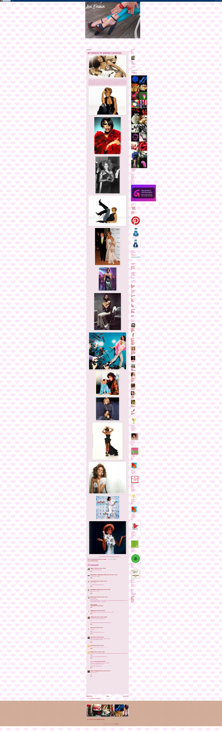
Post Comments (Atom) (95, 698)
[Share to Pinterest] (115, 559)
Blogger (116, 723)
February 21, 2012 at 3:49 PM (104, 670)
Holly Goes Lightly (132, 300)
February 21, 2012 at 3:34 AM (98, 637)
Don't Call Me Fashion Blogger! (133, 311)
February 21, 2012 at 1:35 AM (105, 589)
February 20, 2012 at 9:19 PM (112, 574)
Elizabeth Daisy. (93, 617)
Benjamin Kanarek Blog (133, 286)
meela (91, 645)
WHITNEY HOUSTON (94, 560)
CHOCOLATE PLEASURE (133, 389)
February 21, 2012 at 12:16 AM (101, 581)
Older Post (126, 696)
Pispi (91, 627)
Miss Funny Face (133, 296)
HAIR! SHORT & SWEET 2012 (133, 369)
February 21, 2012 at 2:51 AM (97, 627)
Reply (91, 571)
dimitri (91, 637)
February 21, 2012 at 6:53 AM (99, 651)
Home (107, 696)
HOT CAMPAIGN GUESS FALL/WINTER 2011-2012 (133, 379)
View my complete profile (132, 212)
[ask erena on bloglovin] (136, 257)
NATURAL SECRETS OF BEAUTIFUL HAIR (133, 353)
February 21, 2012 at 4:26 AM (98, 645)
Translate (135, 72)
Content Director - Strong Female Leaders (98, 574)
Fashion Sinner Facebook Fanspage (96, 605)
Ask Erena (95, 6)
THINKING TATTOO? (133, 361)
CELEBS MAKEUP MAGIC (132, 397)
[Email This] (110, 559)
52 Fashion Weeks (132, 305)
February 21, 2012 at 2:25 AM (99, 610)
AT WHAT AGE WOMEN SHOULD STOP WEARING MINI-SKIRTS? (133, 341)
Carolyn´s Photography (94, 670)
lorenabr (92, 610)
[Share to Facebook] (114, 559)
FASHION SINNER (93, 604)
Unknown (92, 651)
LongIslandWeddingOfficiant (134, 209)
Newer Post (89, 696)
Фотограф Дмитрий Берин (133, 291)
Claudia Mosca (93, 581)
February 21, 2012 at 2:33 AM (102, 617)
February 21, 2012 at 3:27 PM (100, 661)
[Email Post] (109, 559)
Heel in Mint (132, 316)
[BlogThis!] (112, 559)
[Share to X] (113, 559)
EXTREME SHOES (132, 414)
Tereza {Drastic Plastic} (95, 589)
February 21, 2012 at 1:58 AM (102, 596)
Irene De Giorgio (93, 596)
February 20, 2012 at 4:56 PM (100, 568)
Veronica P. (92, 568)
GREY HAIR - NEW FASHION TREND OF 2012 (133, 330)
